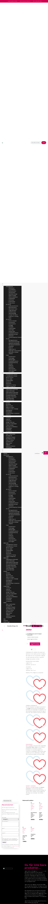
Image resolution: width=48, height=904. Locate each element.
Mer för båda (9, 379)
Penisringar (11, 329)
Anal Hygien (11, 371)
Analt (7, 355)
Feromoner (8, 383)
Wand (10, 317)
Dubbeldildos (12, 298)
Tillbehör (11, 353)
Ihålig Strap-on (12, 349)
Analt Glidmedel (12, 370)
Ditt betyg (4, 817)
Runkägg (11, 325)
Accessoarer (9, 431)
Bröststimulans (12, 311)
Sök (44, 142)
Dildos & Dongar (12, 295)
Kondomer (8, 382)
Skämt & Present (10, 407)
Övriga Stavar (12, 303)
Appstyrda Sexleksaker (14, 343)
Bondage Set (9, 435)
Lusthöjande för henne (11, 376)
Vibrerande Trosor (13, 309)
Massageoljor (9, 410)
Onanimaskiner (12, 323)
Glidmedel (6, 388)
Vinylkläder (8, 429)
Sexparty (6, 450)
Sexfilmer (8, 414)
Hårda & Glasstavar (13, 297)
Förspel (5, 401)
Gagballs (8, 444)
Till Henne (8, 417)
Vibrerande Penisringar (14, 341)
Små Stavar (11, 300)
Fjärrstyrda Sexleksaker (14, 344)
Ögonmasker (9, 443)
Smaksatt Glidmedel (11, 395)
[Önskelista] (37, 452)
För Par (8, 338)
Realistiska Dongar (13, 294)
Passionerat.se (41, 871)
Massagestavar (9, 286)
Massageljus (9, 411)
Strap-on (11, 347)
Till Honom (8, 420)
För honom (8, 319)
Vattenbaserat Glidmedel (12, 389)
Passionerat (29, 744)
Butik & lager (7, 452)
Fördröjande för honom (11, 374)
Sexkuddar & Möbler (13, 352)
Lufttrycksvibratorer (13, 306)
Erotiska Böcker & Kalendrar (13, 413)
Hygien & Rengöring (10, 386)
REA (5, 449)
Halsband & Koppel (10, 437)
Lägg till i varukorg (35, 644)
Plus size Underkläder (11, 423)
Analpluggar (11, 358)
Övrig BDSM (9, 447)
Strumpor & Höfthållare (11, 426)
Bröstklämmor (9, 441)
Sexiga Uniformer (10, 422)
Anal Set (11, 364)
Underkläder (7, 416)
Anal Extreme (12, 368)
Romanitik (8, 404)
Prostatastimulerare (13, 332)
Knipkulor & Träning (13, 316)
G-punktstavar (12, 289)
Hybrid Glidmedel (10, 391)
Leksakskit (11, 346)
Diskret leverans (31, 786)
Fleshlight (11, 326)
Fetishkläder (9, 428)
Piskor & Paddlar (10, 440)
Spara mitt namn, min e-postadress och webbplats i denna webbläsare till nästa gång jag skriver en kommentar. (10, 839)
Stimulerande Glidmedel (12, 394)
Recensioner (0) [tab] (7, 800)
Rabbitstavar (12, 288)
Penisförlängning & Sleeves (15, 337)
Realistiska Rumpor (13, 334)
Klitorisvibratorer (13, 307)
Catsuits (8, 419)
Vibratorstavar (12, 292)
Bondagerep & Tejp (10, 438)
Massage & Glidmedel (11, 396)
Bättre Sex (6, 373)
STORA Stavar (12, 301)
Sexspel (8, 402)
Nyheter (5, 283)
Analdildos (11, 367)
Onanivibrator (12, 322)
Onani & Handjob (13, 320)
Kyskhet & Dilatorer (10, 446)
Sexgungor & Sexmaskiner (15, 350)
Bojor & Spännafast (10, 434)
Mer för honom (9, 377)
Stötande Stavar (12, 291)
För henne (8, 304)
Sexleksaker (6, 285)
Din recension (5, 821)
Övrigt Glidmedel (10, 399)
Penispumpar (12, 331)
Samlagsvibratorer (13, 340)
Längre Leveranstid (31, 705)
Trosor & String (9, 425)
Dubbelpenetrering (13, 362)
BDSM (5, 432)
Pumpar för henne (13, 314)
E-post (3, 832)
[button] (2, 630)
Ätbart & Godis (9, 405)
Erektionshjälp (12, 328)
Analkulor (11, 365)
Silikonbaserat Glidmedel (12, 392)
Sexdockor (11, 335)
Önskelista (37, 453)
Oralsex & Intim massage (12, 408)
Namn (3, 828)
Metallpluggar (12, 359)
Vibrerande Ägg (12, 313)
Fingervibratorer (12, 310)
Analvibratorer (12, 356)
